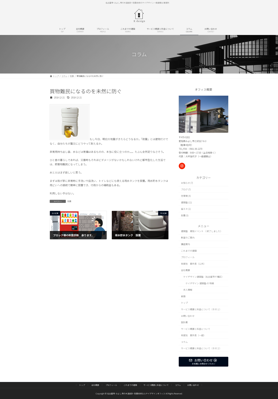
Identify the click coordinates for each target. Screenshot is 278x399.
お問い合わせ (188, 315)
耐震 (69, 201)
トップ (184, 302)
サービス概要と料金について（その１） (201, 309)
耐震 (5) (184, 215)
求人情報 (187, 289)
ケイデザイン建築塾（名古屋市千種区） (203, 276)
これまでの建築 (189, 250)
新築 (183, 296)
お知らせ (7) (187, 182)
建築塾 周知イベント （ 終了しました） (201, 231)
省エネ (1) (186, 208)
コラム (184, 341)
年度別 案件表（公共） (193, 263)
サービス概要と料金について (195, 328)
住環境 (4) (186, 195)
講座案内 (185, 244)
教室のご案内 (188, 237)
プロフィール (188, 257)
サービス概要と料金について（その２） (201, 348)
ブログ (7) (186, 189)
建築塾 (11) (186, 202)
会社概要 (185, 270)
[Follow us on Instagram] (182, 166)
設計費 (184, 322)
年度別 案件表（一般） (193, 335)
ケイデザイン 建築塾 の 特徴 (199, 283)
